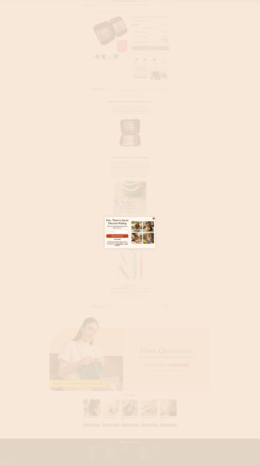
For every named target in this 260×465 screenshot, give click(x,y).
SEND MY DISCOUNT (117, 236)
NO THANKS (117, 239)
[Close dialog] (154, 218)
